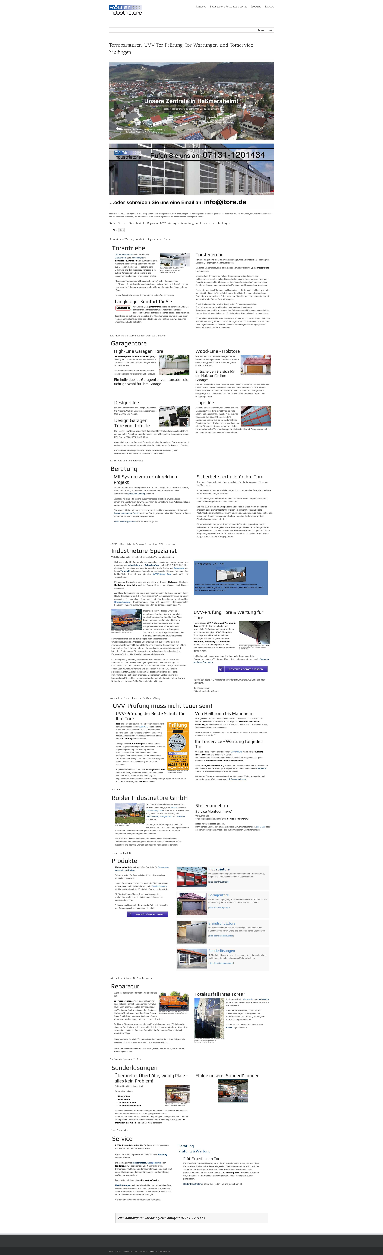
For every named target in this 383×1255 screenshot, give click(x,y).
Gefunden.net (153, 1251)
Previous (261, 30)
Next (270, 30)
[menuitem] (202, 6)
